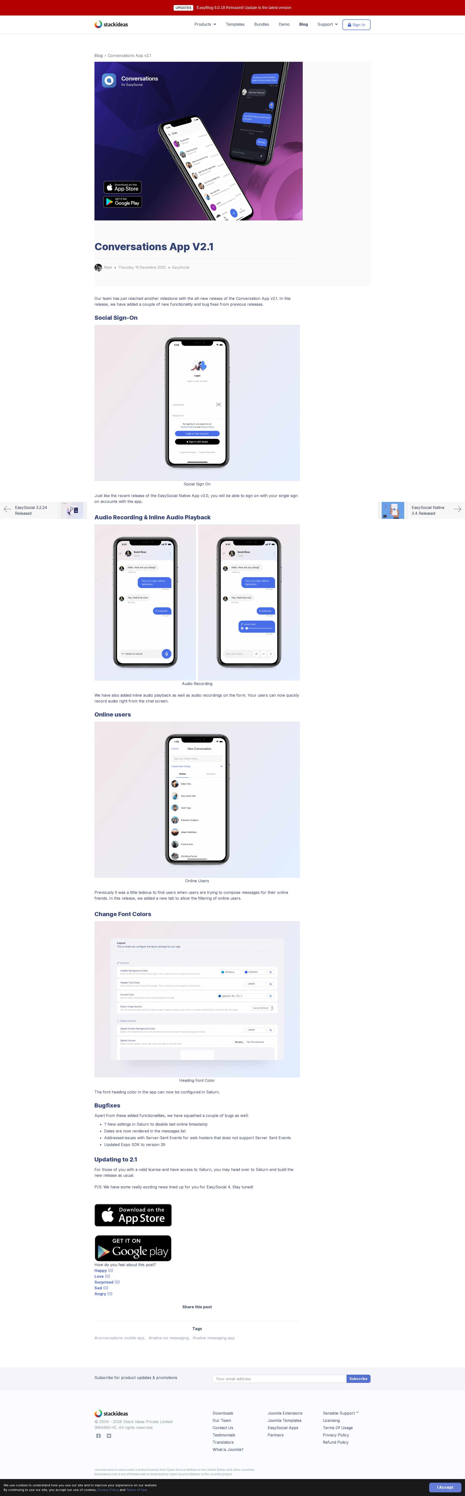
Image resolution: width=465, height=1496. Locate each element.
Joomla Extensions (285, 1413)
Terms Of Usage (338, 1427)
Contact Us (223, 1427)
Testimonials (224, 1435)
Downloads (223, 1413)
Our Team (222, 1420)
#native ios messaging (169, 1337)
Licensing (331, 1420)
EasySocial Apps (283, 1427)
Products (204, 24)
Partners (276, 1435)
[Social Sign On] (197, 402)
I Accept (445, 1487)
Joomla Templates (285, 1420)
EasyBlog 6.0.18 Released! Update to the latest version (244, 8)
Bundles (261, 24)
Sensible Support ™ (340, 1413)
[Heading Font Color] (197, 999)
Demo (284, 24)
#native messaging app (214, 1337)
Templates (235, 24)
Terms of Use (136, 1490)
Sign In (358, 24)
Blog (303, 24)
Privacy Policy (108, 1490)
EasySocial (180, 267)
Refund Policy (336, 1442)
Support (326, 24)
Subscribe (358, 1379)
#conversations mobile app (119, 1337)
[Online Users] (197, 799)
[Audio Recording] (197, 602)
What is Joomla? (228, 1449)
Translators (223, 1442)
